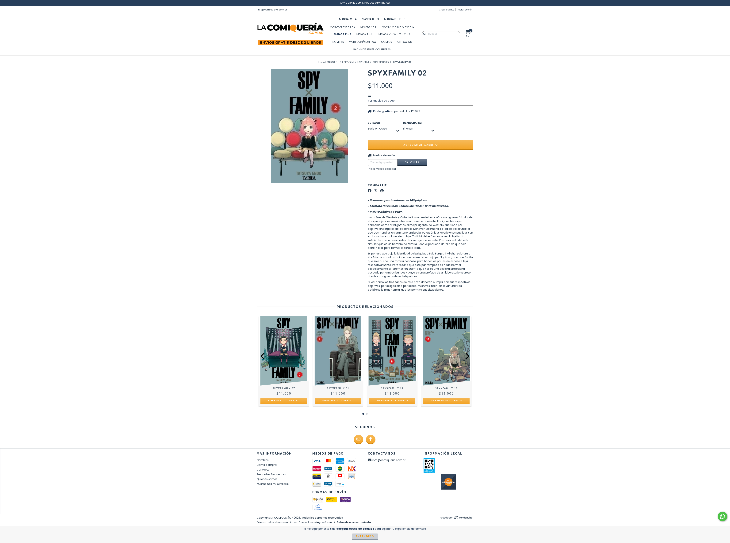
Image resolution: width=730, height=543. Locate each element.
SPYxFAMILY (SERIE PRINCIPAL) (375, 62)
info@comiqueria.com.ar (272, 9)
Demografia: (412, 122)
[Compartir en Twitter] (376, 191)
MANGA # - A (348, 19)
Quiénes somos (267, 479)
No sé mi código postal (382, 168)
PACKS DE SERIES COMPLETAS (372, 49)
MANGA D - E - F (394, 19)
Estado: (374, 122)
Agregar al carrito (284, 400)
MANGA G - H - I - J (342, 27)
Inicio (321, 62)
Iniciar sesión (464, 9)
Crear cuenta (446, 9)
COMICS (386, 42)
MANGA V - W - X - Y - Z (394, 34)
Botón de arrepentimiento (354, 522)
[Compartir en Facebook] (369, 191)
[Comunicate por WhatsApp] (722, 516)
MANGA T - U (364, 34)
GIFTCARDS (404, 42)
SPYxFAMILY (350, 62)
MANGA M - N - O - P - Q (398, 27)
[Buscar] (423, 33)
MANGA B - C (370, 19)
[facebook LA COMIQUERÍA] (370, 439)
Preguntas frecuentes (271, 474)
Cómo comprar (267, 465)
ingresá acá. (324, 522)
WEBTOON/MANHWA (362, 42)
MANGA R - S (342, 34)
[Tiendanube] (456, 518)
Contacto (263, 469)
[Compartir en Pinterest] (382, 191)
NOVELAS (338, 42)
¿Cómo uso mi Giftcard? (273, 484)
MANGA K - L (368, 27)
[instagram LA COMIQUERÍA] (358, 439)
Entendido (365, 536)
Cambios (263, 460)
